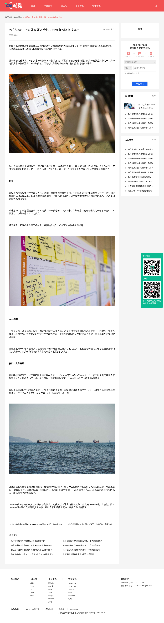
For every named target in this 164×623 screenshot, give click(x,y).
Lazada (51, 599)
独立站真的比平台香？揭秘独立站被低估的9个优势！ (146, 108)
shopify (51, 596)
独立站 (64, 6)
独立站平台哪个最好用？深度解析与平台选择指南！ (31, 550)
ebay (50, 589)
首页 (33, 6)
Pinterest (71, 596)
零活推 (61, 609)
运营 (32, 586)
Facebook (72, 583)
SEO (32, 589)
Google (71, 589)
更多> (154, 96)
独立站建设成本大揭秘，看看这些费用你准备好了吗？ (32, 545)
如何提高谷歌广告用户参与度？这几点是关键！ (81, 545)
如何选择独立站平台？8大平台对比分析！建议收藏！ (32, 554)
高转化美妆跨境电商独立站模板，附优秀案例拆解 (82, 541)
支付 (32, 592)
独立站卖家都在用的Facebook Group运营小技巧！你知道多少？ (38, 524)
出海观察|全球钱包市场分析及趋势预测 (78, 554)
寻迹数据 (49, 609)
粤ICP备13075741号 (97, 613)
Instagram (72, 586)
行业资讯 (48, 6)
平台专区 (79, 6)
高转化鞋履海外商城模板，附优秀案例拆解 (28, 541)
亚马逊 (51, 583)
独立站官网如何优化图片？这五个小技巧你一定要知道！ (91, 524)
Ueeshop (74, 609)
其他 (50, 602)
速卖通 (51, 586)
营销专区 (96, 6)
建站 (32, 583)
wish (50, 592)
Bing (70, 592)
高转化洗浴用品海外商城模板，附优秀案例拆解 (81, 550)
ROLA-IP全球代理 (32, 609)
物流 (19, 17)
